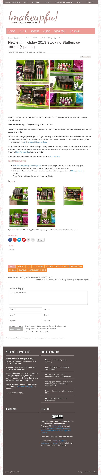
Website (47, 321)
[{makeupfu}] (33, 17)
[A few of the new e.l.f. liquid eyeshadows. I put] (30, 423)
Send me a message (24, 386)
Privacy (47, 2)
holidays (49, 266)
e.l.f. (28, 266)
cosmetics (20, 266)
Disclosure (36, 2)
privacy (55, 443)
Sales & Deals (59, 31)
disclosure (45, 443)
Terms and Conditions (63, 2)
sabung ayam (50, 382)
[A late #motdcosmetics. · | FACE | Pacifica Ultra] (14, 423)
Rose (47, 391)
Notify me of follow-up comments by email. (41, 329)
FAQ (25, 2)
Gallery (46, 31)
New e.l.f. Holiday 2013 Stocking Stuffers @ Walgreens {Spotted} (63, 280)
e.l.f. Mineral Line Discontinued (56, 399)
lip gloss (12, 270)
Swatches (35, 31)
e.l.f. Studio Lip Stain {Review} (56, 361)
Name (46, 309)
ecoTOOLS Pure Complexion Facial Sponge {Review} (58, 375)
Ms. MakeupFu (19, 52)
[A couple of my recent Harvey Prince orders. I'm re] (30, 439)
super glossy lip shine (37, 270)
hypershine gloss (61, 266)
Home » (11, 37)
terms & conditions (60, 441)
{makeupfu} (57, 426)
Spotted (22, 31)
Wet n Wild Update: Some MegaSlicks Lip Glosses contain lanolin (58, 384)
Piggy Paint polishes (22, 152)
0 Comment (42, 52)
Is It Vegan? (75, 31)
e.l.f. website (54, 156)
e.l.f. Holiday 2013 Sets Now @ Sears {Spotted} (30, 277)
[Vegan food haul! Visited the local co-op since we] (30, 455)
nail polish (23, 270)
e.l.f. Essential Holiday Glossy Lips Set (27, 165)
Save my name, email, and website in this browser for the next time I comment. (39, 326)
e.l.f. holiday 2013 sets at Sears (35, 142)
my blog (48, 374)
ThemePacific (91, 472)
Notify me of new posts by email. (37, 331)
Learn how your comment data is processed (49, 338)
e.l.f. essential (38, 266)
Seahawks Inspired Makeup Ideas (59, 392)
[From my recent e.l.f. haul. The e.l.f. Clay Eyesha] (14, 455)
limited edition (76, 266)
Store (79, 2)
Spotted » (17, 37)
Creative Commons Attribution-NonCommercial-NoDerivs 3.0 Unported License (55, 430)
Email (46, 315)
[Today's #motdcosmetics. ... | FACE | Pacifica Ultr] (14, 439)
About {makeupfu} (12, 2)
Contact (89, 2)
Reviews (11, 31)
